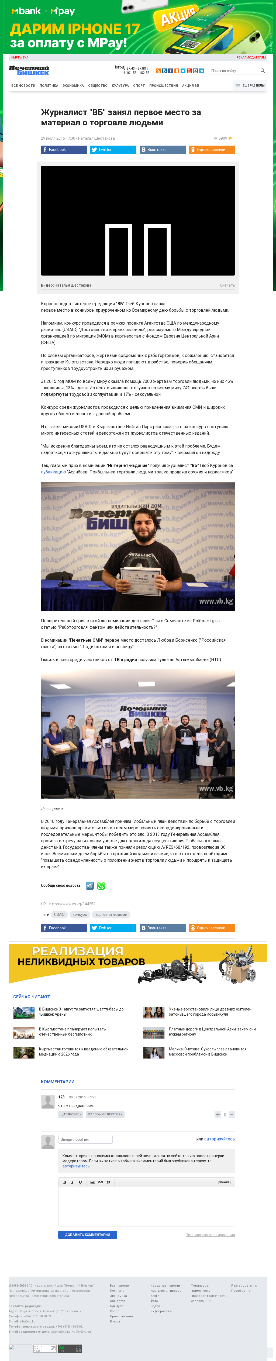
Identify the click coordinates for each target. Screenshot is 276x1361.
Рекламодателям (251, 57)
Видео (155, 1306)
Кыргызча (19, 57)
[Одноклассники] (176, 70)
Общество (98, 86)
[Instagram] (195, 70)
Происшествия (163, 86)
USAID (59, 914)
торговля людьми (111, 914)
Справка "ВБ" (201, 1301)
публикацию (53, 472)
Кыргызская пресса (165, 1291)
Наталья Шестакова (96, 138)
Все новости (23, 86)
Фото (154, 1301)
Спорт (139, 86)
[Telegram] (201, 70)
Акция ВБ (190, 86)
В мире (115, 1321)
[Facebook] (170, 70)
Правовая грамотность (208, 1296)
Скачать (227, 285)
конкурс (80, 914)
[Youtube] (189, 70)
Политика (49, 86)
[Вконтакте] (164, 70)
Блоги (154, 1296)
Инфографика (161, 1311)
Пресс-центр (241, 1291)
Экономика (73, 86)
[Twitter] (183, 70)
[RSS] (158, 70)
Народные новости (165, 1285)
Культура (120, 86)
